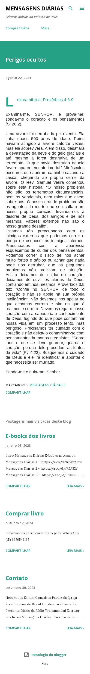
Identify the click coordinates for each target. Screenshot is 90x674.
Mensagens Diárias (34, 8)
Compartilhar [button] (18, 392)
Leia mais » (75, 486)
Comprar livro (25, 513)
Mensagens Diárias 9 (47, 385)
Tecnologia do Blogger (47, 654)
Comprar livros (17, 28)
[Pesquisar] (70, 8)
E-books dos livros (30, 436)
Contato (17, 578)
